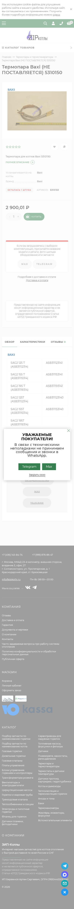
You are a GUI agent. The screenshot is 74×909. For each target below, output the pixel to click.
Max (49, 466)
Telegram (29, 466)
